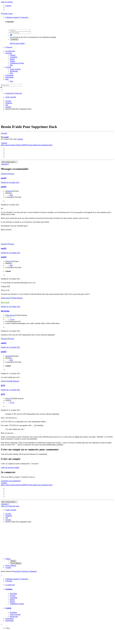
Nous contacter (10, 565)
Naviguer (8, 53)
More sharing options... (9, 162)
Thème (7, 559)
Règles (12, 59)
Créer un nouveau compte (10, 467)
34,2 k (12, 402)
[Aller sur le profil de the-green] (5, 298)
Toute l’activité (15, 69)
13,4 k (12, 319)
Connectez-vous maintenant (11, 481)
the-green (5, 311)
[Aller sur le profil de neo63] (4, 133)
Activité (8, 67)
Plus (11, 65)
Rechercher (14, 71)
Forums (12, 55)
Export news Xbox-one (13, 93)
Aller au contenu (7, 2)
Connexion (14, 39)
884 (11, 195)
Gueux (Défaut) (16, 563)
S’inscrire (8, 47)
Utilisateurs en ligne (17, 63)
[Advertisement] (57, 117)
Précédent (13, 594)
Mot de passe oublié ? (17, 43)
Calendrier (13, 57)
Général (20, 139)
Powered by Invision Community (25, 571)
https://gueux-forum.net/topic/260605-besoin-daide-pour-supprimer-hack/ (27, 145)
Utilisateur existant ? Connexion (17, 17)
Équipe (12, 61)
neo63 (6, 137)
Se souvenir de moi (16, 37)
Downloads (9, 77)
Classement (9, 75)
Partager (4, 143)
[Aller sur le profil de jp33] (3, 381)
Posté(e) (10, 182)
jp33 (3, 385)
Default (13, 561)
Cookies (8, 567)
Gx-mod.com (10, 51)
